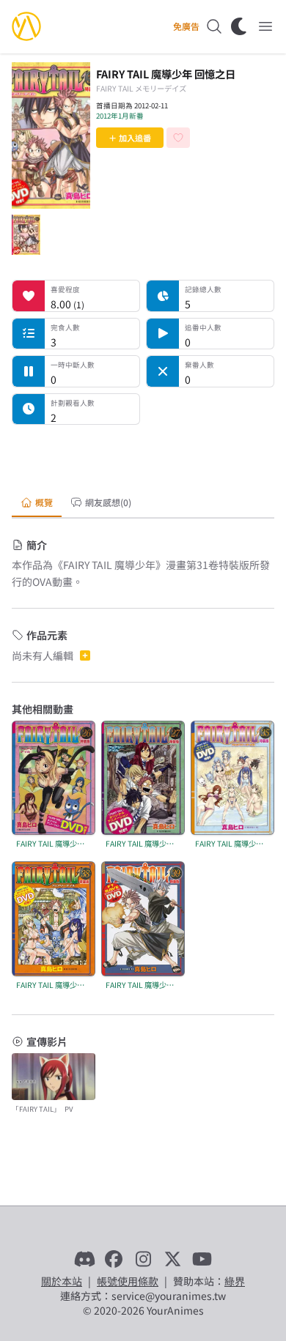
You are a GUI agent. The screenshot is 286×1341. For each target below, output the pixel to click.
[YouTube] (202, 1259)
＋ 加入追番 (130, 138)
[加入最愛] (178, 137)
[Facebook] (114, 1259)
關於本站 (61, 1281)
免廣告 (186, 26)
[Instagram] (143, 1259)
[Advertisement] (143, 455)
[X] (172, 1259)
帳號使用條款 (127, 1281)
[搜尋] (214, 26)
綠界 (234, 1281)
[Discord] (84, 1259)
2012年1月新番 (120, 116)
